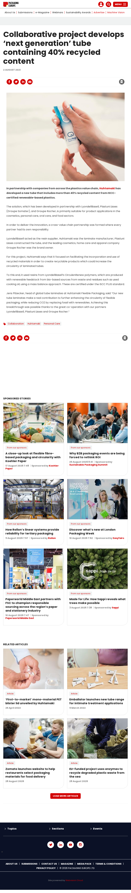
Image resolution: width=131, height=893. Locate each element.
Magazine (67, 863)
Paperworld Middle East (19, 618)
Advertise (99, 12)
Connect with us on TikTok (65, 852)
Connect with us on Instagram (80, 844)
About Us (10, 12)
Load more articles (65, 795)
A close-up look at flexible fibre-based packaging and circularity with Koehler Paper (33, 457)
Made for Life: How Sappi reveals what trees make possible (97, 601)
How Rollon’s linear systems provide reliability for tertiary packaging (32, 531)
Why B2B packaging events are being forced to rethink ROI (97, 455)
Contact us (49, 863)
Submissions (25, 12)
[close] (96, 79)
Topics (11, 829)
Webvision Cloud (74, 880)
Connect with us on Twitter (50, 844)
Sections (58, 829)
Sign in (78, 75)
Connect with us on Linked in (60, 844)
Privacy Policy (46, 868)
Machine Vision (116, 12)
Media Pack (84, 863)
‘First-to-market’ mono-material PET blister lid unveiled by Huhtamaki (33, 701)
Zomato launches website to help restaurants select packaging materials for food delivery (30, 773)
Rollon (52, 538)
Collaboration (16, 323)
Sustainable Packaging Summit (88, 464)
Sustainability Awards (78, 12)
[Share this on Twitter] (16, 82)
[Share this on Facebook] (9, 82)
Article (10, 693)
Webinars (57, 12)
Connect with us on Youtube (70, 844)
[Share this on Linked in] (23, 82)
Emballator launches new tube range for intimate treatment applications (96, 701)
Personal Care (52, 323)
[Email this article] (30, 82)
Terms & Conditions (108, 863)
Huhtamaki (107, 188)
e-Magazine (42, 12)
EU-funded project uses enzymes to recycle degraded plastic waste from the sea (96, 773)
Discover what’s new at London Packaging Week (92, 531)
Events (97, 829)
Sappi (115, 607)
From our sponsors (17, 447)
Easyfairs (118, 538)
